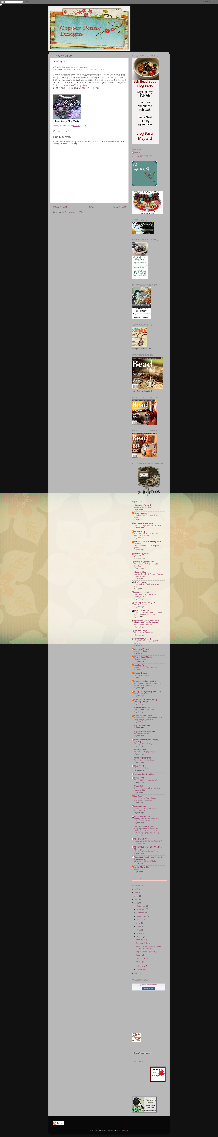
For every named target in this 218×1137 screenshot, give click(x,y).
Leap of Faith (142, 940)
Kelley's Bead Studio (143, 657)
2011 (136, 903)
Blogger (125, 1130)
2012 (136, 899)
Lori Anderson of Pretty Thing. (72, 85)
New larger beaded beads (145, 780)
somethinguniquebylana (144, 774)
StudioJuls (138, 786)
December (141, 906)
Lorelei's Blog (139, 665)
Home (90, 207)
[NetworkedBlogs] (148, 985)
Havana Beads (140, 631)
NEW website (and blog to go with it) (146, 585)
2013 (136, 896)
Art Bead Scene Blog (143, 523)
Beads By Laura (141, 554)
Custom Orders (143, 943)
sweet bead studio (142, 816)
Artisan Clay (139, 531)
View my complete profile (143, 156)
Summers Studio (141, 806)
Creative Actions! (141, 768)
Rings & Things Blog (142, 758)
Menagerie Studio (142, 707)
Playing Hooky (140, 659)
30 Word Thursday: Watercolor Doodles (147, 565)
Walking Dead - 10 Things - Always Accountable (148, 575)
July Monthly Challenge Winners (147, 525)
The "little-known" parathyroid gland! (146, 546)
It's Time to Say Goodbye (144, 752)
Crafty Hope (140, 582)
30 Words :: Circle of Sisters (146, 861)
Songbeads (139, 778)
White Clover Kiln (141, 867)
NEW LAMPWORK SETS (143, 633)
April (139, 933)
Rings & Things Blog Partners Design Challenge (148, 947)
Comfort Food (142, 958)
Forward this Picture (95, 69)
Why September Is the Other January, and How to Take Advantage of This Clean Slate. (147, 830)
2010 (136, 974)
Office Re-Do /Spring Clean (145, 667)
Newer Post (60, 207)
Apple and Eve (140, 604)
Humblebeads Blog (142, 639)
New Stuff (140, 955)
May (139, 930)
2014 (136, 893)
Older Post (119, 207)
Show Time (138, 869)
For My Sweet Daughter (145, 602)
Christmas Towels (141, 734)
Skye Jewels (139, 766)
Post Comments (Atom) (75, 212)
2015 (136, 889)
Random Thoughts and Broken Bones (146, 516)
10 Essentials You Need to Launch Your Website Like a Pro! (148, 613)
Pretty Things (140, 750)
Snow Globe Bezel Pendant (145, 760)
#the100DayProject (141, 693)
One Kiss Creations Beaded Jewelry (146, 741)
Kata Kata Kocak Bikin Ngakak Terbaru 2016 (147, 789)
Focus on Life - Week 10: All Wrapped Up (145, 809)
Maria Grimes (140, 673)
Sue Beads (138, 796)
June (139, 926)
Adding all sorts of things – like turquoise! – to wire (147, 819)
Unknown (138, 152)
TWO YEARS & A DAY (143, 744)
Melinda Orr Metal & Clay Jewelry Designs (145, 700)
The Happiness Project (144, 826)
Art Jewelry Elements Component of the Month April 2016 (148, 684)
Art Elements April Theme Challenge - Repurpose (145, 799)
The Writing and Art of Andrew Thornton (148, 848)
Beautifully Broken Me (144, 562)
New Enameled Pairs (143, 625)
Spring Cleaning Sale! (143, 507)
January (140, 969)
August (140, 920)
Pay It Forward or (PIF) (146, 952)
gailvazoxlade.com (142, 610)
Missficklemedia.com (143, 715)
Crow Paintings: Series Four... (146, 851)
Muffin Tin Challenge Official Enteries (146, 642)
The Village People (141, 675)
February (141, 966)
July (139, 923)
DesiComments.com (62, 69)
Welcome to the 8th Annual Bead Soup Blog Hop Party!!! (148, 718)
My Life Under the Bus (144, 726)
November (141, 909)
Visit (137, 1061)
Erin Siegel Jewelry (142, 592)
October (141, 913)
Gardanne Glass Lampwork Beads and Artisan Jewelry (146, 622)
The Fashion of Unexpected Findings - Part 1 (145, 595)
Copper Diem (140, 572)
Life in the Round (141, 651)
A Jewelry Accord (142, 505)
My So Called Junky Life (144, 732)
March (140, 937)
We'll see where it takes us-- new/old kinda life (146, 534)
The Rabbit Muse (141, 839)
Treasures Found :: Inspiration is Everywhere (148, 858)
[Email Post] (86, 126)
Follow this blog (148, 988)
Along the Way (140, 513)
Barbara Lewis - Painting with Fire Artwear (147, 542)
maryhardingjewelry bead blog (147, 691)
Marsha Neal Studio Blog (145, 681)
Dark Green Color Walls (144, 709)
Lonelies (137, 556)
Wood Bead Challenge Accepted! (148, 841)
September (142, 916)
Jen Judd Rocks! (141, 649)
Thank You (78, 69)
